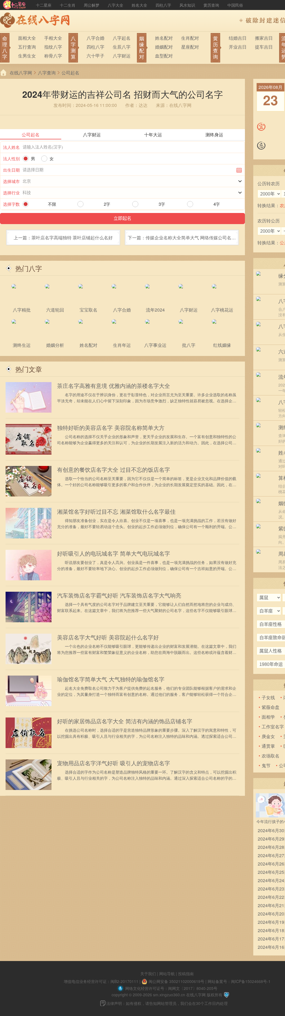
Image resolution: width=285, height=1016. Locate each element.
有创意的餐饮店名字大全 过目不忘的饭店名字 (113, 469)
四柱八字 (163, 5)
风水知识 (187, 5)
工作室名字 (273, 726)
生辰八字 (122, 47)
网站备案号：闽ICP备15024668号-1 (239, 981)
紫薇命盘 (270, 707)
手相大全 (53, 38)
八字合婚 (95, 38)
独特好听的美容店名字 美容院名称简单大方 (110, 427)
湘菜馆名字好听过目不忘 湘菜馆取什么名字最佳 (116, 511)
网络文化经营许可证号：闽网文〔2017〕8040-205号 (171, 988)
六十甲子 (95, 55)
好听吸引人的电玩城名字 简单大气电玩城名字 (113, 553)
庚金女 (268, 736)
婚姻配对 (164, 47)
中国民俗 (235, 5)
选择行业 (11, 192)
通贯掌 (268, 746)
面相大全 (27, 38)
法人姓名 (11, 147)
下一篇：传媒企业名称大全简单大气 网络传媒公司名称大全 (182, 239)
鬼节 (266, 765)
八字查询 (47, 72)
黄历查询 (211, 5)
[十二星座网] (14, 5)
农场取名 (270, 755)
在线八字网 (21, 72)
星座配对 (190, 47)
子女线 (268, 697)
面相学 (268, 717)
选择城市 (11, 181)
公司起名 (70, 72)
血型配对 (164, 55)
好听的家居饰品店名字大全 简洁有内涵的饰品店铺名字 (124, 721)
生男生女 (27, 55)
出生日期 (11, 170)
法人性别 (11, 158)
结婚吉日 (238, 38)
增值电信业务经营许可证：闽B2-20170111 (101, 981)
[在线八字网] (36, 20)
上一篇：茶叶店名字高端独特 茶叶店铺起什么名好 (63, 237)
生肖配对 (190, 38)
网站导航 (167, 973)
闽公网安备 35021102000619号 (176, 981)
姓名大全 (139, 5)
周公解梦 (91, 5)
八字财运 (122, 55)
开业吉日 (238, 47)
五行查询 (27, 47)
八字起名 (122, 38)
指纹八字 (53, 47)
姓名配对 (164, 38)
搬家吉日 (264, 38)
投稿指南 (186, 973)
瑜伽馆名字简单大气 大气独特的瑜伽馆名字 (110, 679)
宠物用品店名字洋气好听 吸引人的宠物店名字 (113, 763)
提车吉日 (264, 47)
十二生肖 (67, 5)
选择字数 (11, 204)
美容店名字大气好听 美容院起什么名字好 (108, 637)
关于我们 (148, 973)
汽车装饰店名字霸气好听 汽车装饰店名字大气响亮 (119, 595)
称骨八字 (53, 55)
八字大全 (115, 5)
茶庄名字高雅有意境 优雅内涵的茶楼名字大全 (113, 385)
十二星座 (43, 5)
